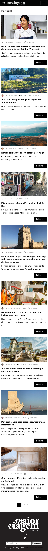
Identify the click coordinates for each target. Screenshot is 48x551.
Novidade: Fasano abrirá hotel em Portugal (23, 152)
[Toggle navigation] (43, 3)
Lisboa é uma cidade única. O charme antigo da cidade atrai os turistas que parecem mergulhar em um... (23, 322)
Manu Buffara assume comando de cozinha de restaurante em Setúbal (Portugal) (23, 48)
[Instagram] (24, 538)
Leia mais (40, 62)
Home (25, 534)
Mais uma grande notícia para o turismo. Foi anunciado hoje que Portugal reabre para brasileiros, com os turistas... (20, 431)
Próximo (26, 505)
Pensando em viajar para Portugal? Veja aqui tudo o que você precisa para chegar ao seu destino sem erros (24, 259)
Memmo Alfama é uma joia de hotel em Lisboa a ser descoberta (21, 314)
